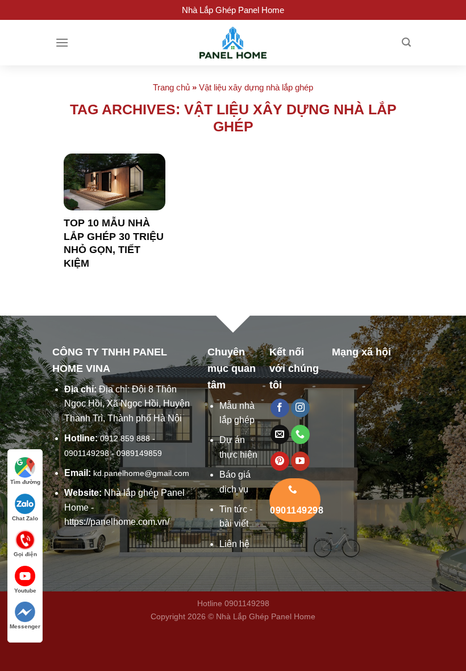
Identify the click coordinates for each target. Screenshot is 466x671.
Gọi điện (25, 554)
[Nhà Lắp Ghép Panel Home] (233, 42)
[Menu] (62, 42)
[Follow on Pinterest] (280, 461)
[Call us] (300, 434)
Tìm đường (25, 482)
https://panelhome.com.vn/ (116, 522)
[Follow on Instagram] (300, 408)
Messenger (25, 626)
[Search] (406, 42)
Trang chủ (171, 87)
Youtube (25, 590)
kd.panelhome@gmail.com (141, 473)
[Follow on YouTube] (300, 461)
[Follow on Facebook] (280, 408)
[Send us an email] (280, 434)
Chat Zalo (25, 518)
